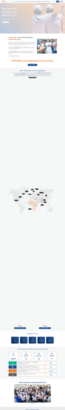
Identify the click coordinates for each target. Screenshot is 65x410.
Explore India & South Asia (44, 328)
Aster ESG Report (37, 1)
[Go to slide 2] (31, 30)
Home (14, 1)
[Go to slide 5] (34, 30)
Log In (58, 1)
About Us (17, 1)
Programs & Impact (26, 1)
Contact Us (42, 1)
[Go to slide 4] (33, 30)
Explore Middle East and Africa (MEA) (20, 328)
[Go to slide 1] (30, 30)
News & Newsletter (32, 1)
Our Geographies (21, 1)
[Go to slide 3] (32, 30)
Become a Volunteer (47, 1)
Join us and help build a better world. (14, 56)
